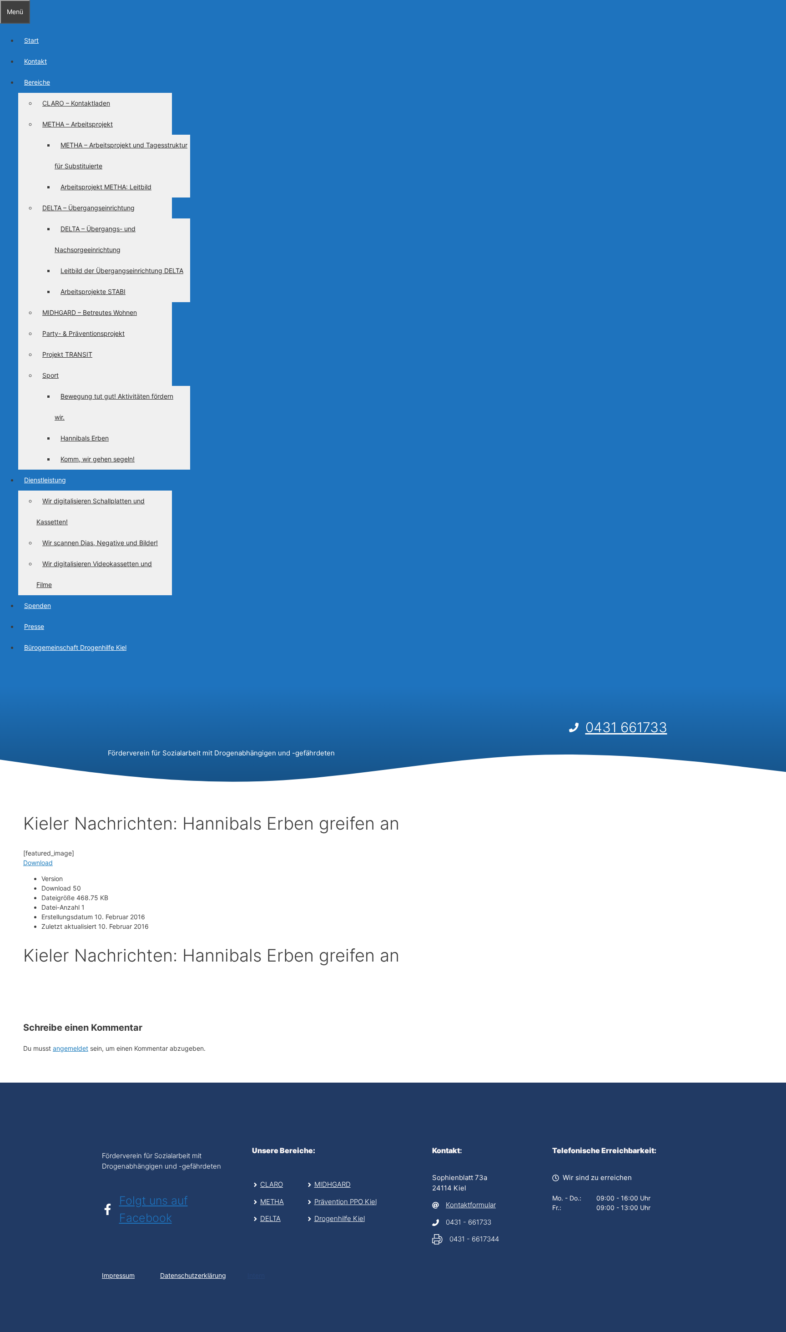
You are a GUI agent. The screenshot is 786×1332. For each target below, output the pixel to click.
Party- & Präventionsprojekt (83, 333)
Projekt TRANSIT (67, 354)
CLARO (271, 1184)
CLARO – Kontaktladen (76, 103)
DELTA (270, 1218)
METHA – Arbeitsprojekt (77, 124)
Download (38, 862)
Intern (256, 1275)
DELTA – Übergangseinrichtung (88, 208)
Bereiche (37, 82)
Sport (50, 375)
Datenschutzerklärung (193, 1275)
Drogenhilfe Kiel (339, 1218)
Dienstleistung (45, 480)
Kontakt (35, 61)
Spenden (37, 605)
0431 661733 (626, 727)
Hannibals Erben (84, 438)
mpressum (119, 1275)
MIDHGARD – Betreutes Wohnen (89, 312)
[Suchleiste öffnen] (6, 675)
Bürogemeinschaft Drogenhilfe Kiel (75, 647)
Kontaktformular (471, 1204)
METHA (272, 1201)
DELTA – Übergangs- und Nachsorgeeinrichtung (95, 239)
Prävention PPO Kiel (345, 1201)
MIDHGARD (332, 1184)
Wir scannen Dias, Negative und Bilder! (100, 543)
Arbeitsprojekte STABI (93, 291)
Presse (34, 626)
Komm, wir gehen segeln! (97, 459)
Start (31, 40)
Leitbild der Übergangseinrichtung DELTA (121, 270)
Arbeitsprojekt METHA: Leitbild (105, 187)
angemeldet (70, 1048)
